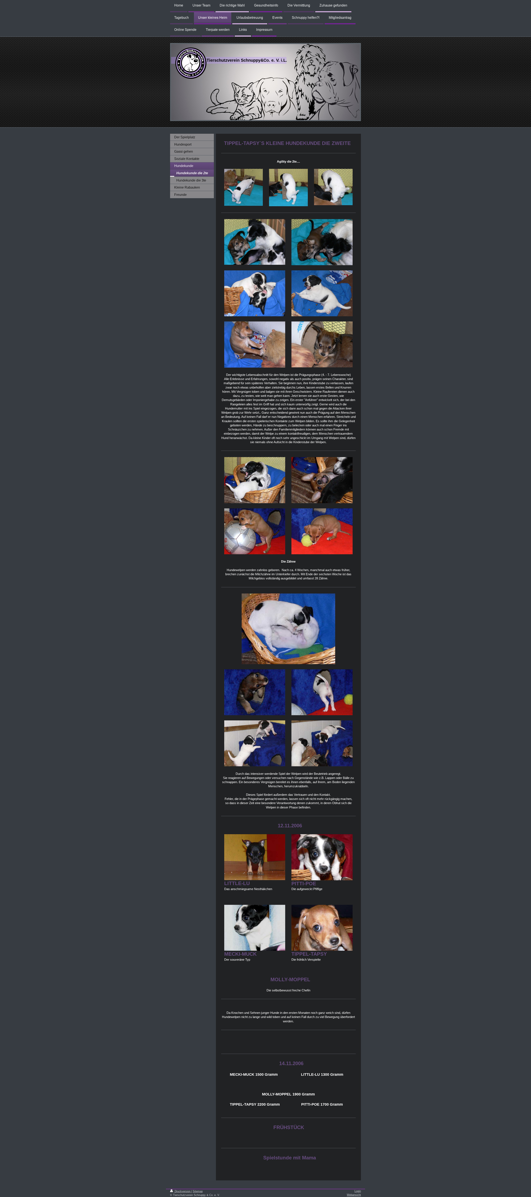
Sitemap (198, 1191)
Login (357, 1191)
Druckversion (182, 1191)
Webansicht (354, 1194)
